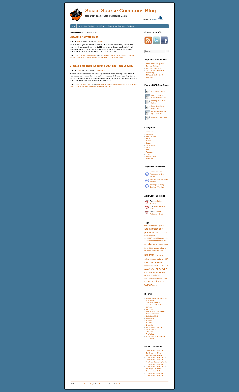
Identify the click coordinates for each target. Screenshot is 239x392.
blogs (156, 232)
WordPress (119, 384)
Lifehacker (149, 325)
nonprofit (149, 254)
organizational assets (82, 86)
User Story (149, 159)
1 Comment (101, 70)
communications (121, 55)
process (101, 86)
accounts (105, 84)
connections (80, 57)
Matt (78, 41)
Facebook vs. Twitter (158, 91)
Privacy (148, 143)
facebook (88, 57)
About (80, 26)
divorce (130, 84)
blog (113, 55)
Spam (148, 147)
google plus (96, 57)
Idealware (149, 320)
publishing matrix (151, 265)
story (165, 278)
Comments (99, 41)
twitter (121, 57)
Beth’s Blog (150, 309)
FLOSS (151, 248)
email (146, 245)
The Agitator (150, 334)
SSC (147, 150)
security (165, 265)
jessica (79, 70)
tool (145, 281)
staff (109, 86)
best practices (107, 55)
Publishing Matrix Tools (159, 118)
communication (149, 235)
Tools (88, 84)
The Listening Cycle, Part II (155, 351)
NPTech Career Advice (154, 68)
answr (155, 226)
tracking (164, 281)
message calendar (150, 250)
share (146, 270)
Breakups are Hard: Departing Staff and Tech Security (101, 65)
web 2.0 (154, 285)
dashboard (153, 241)
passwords (94, 86)
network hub (105, 57)
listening (162, 248)
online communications (153, 259)
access (99, 84)
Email (148, 139)
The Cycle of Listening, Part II (156, 362)
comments (163, 232)
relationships (114, 57)
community (163, 238)
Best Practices (89, 26)
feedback (164, 245)
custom (146, 241)
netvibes (160, 250)
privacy (154, 262)
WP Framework (102, 384)
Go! (168, 51)
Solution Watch (151, 329)
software (156, 278)
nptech (159, 254)
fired (135, 84)
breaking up (123, 84)
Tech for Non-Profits (153, 303)
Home (73, 26)
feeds (146, 248)
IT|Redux (149, 323)
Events (148, 141)
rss (159, 265)
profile (160, 262)
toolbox (151, 281)
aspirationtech (151, 229)
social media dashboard (152, 273)
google (72, 86)
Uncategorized (151, 156)
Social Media (101, 26)
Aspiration (154, 19)
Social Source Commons (116, 26)
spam (161, 278)
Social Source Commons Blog (120, 10)
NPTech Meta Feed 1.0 (154, 327)
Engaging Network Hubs (84, 37)
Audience (149, 134)
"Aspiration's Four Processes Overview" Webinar (157, 174)
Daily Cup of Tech (152, 316)
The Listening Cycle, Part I (155, 364)
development (162, 241)
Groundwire (150, 318)
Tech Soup (149, 332)
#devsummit (148, 226)
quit (106, 86)
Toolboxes (130, 26)
